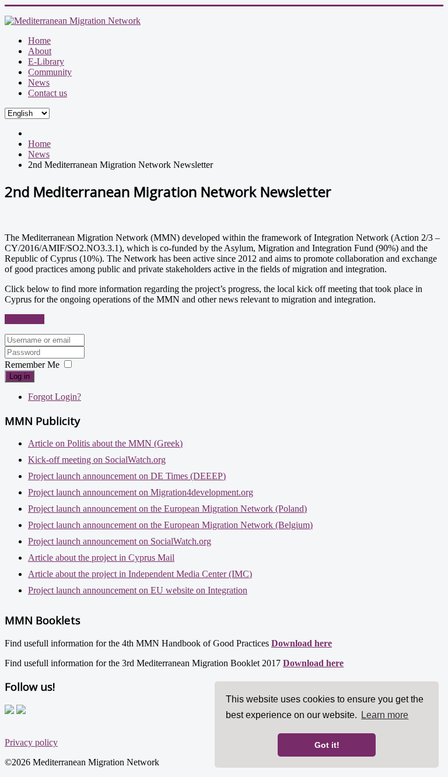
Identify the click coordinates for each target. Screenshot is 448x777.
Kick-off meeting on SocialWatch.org (97, 460)
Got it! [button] (327, 745)
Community (50, 72)
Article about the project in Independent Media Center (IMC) (140, 574)
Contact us (47, 93)
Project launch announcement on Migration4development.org (140, 492)
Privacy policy (31, 742)
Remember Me (32, 365)
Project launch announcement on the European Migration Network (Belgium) (170, 525)
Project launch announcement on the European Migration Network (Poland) (167, 509)
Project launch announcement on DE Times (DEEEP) (127, 476)
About (39, 51)
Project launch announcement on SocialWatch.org (119, 541)
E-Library (46, 61)
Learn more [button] (384, 715)
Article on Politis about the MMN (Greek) (105, 443)
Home (39, 40)
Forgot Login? (54, 397)
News (39, 82)
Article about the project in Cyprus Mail (101, 557)
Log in (19, 376)
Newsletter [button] (24, 319)
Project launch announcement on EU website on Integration (137, 590)
